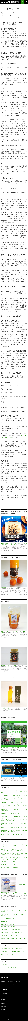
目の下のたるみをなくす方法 (8, 864)
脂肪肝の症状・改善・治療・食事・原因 (10, 929)
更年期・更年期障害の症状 (7, 918)
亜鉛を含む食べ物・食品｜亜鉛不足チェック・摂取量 (14, 816)
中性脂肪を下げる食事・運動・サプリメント (12, 813)
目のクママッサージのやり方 (8, 861)
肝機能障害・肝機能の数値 (7, 924)
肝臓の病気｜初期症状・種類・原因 (9, 926)
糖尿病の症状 (4, 921)
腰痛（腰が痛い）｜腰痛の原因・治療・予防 (12, 932)
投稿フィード (4, 1006)
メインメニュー (26, 2)
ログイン (3, 1003)
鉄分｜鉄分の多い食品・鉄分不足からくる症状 (12, 834)
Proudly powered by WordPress (17, 1019)
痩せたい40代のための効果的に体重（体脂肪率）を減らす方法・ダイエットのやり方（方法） (14, 854)
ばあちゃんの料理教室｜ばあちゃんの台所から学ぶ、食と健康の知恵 (11, 2)
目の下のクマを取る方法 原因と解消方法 (11, 867)
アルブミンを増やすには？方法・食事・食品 (12, 802)
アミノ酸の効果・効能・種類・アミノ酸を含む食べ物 (14, 795)
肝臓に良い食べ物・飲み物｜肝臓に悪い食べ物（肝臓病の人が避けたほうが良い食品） (14, 830)
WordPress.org (4, 1012)
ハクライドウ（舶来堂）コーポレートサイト (12, 967)
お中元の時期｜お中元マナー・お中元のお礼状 (12, 948)
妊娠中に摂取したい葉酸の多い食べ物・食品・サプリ (14, 827)
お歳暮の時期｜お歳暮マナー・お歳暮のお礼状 (12, 951)
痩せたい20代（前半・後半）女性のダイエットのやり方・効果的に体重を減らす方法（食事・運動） (14, 850)
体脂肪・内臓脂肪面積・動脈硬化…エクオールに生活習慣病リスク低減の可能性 (14, 819)
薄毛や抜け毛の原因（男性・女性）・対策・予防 (13, 938)
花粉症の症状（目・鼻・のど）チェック (10, 935)
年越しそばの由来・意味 (7, 954)
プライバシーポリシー (5, 1019)
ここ (4, 311)
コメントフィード (5, 1009)
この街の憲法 (4, 965)
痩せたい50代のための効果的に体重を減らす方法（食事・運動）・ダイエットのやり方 (14, 858)
